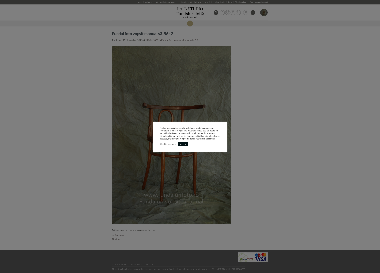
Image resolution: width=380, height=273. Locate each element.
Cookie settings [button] (168, 144)
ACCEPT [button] (183, 144)
